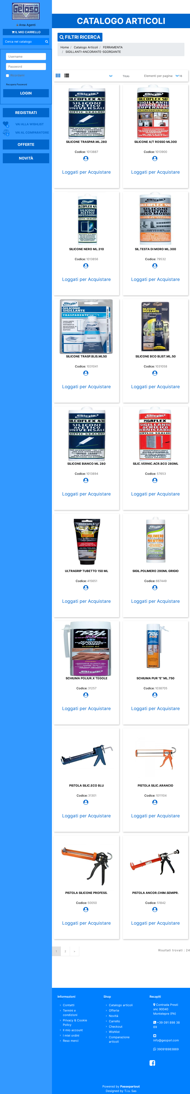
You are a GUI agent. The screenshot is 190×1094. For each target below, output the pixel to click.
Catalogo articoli (121, 1005)
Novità (113, 1016)
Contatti (68, 1005)
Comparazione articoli (119, 1039)
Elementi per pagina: (158, 76)
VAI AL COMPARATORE (32, 132)
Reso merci (70, 1040)
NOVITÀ (26, 158)
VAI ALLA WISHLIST (29, 124)
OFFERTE (26, 144)
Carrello (114, 1021)
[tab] (60, 76)
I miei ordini (71, 1035)
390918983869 (168, 1049)
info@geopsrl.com (166, 1040)
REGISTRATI (26, 112)
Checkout (115, 1026)
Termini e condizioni (70, 1013)
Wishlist (114, 1032)
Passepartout (130, 1086)
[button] (46, 41)
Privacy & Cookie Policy (75, 1022)
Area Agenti (27, 25)
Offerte (114, 1010)
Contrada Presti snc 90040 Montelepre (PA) (165, 1009)
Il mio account (73, 1030)
